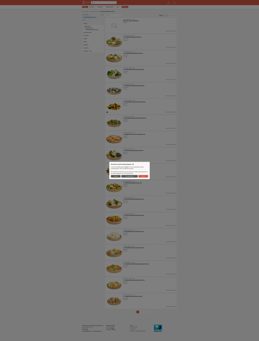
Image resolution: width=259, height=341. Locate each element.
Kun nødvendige (129, 176)
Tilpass (115, 176)
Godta (143, 176)
